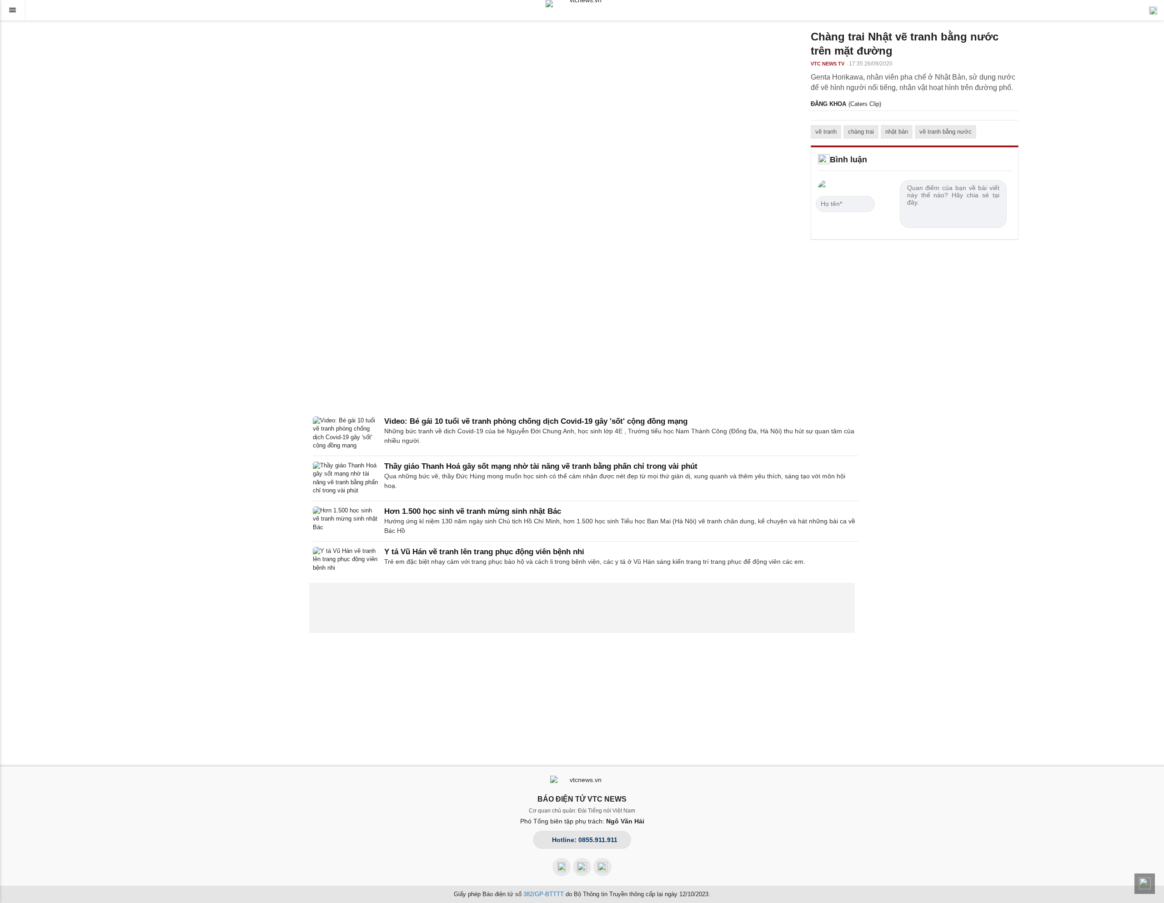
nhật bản (896, 131)
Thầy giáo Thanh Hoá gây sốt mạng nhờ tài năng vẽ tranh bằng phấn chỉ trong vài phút (540, 466)
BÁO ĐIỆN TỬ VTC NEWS (582, 799)
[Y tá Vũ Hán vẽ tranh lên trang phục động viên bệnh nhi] (346, 559)
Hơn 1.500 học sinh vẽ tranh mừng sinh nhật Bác (472, 511)
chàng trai (861, 131)
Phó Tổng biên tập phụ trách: (582, 821)
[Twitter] (602, 867)
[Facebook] (561, 867)
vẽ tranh (826, 131)
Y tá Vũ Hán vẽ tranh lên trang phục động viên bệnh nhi (484, 551)
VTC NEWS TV (827, 63)
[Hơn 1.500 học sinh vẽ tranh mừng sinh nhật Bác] (346, 521)
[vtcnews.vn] (582, 3)
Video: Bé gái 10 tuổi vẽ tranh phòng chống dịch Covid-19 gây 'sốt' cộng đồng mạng (535, 421)
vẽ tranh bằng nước (945, 131)
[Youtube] (582, 867)
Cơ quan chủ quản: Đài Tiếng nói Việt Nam (582, 811)
